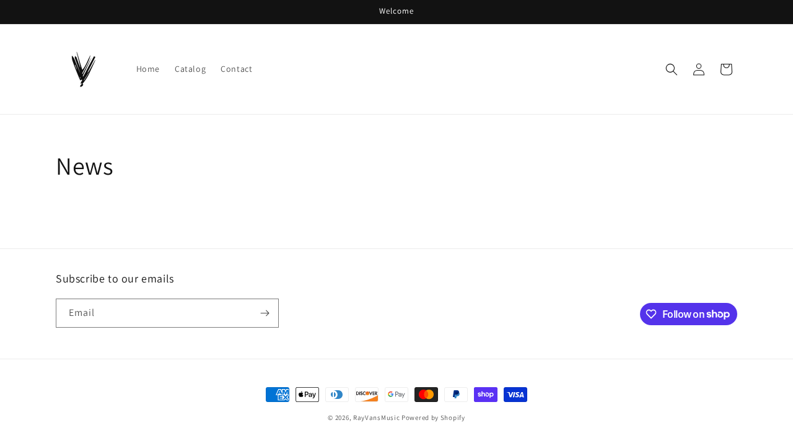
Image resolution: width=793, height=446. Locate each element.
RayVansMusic (376, 417)
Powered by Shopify (433, 417)
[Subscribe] (264, 313)
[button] (671, 69)
